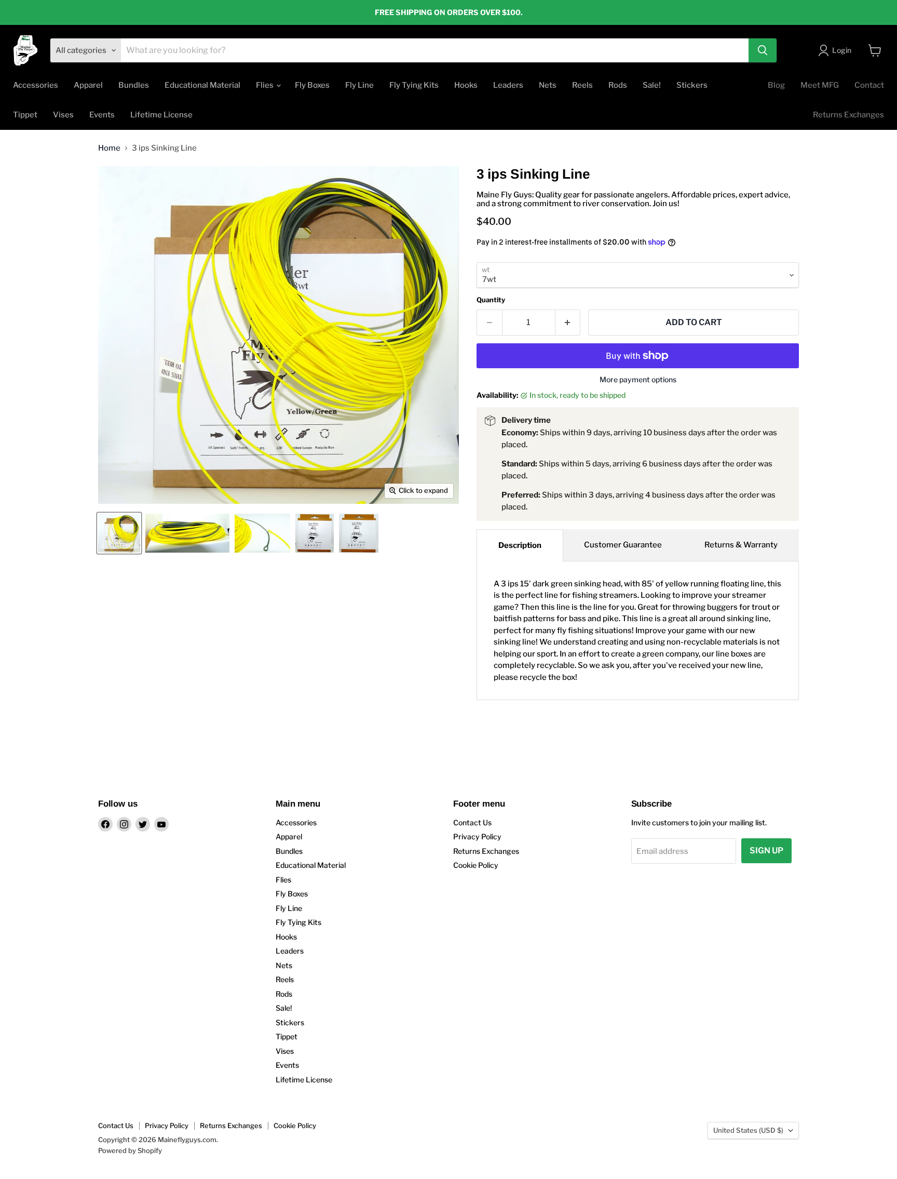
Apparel (88, 85)
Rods (617, 85)
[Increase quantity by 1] (568, 323)
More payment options (638, 380)
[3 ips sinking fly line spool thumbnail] (262, 533)
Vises (63, 114)
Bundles (133, 85)
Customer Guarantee (623, 545)
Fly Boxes (312, 85)
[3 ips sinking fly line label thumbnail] (358, 533)
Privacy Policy (477, 836)
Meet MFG (819, 85)
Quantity (491, 300)
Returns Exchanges (848, 114)
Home (109, 148)
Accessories (35, 85)
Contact (869, 85)
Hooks (466, 85)
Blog (776, 85)
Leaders (508, 85)
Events (102, 114)
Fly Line (359, 85)
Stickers (692, 85)
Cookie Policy (475, 865)
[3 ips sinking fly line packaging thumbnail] (314, 533)
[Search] (763, 50)
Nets (547, 85)
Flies (265, 85)
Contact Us (472, 822)
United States (748, 1130)
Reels (582, 85)
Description (519, 545)
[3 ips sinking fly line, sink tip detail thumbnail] (187, 533)
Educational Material (202, 85)
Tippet (25, 114)
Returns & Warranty (741, 545)
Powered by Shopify (130, 1150)
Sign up (766, 850)
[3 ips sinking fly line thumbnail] (119, 533)
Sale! (652, 85)
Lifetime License (161, 114)
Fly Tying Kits (414, 85)
